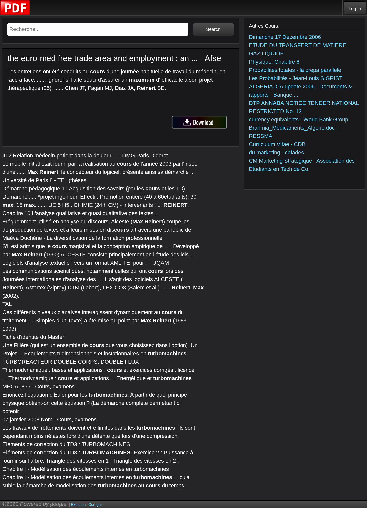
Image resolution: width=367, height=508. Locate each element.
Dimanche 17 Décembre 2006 (285, 37)
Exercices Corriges (86, 504)
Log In (355, 8)
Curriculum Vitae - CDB (277, 144)
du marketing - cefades (276, 152)
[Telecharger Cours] (15, 14)
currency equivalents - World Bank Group (298, 119)
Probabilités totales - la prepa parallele (295, 70)
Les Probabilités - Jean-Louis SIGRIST (295, 78)
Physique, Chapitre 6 (274, 62)
